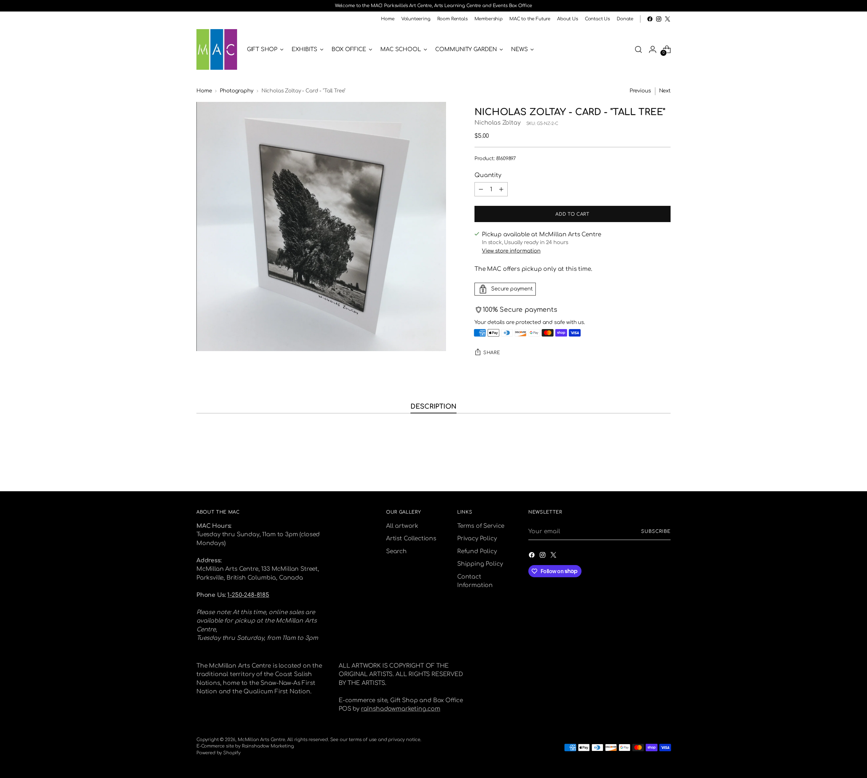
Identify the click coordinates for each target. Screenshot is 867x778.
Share (491, 352)
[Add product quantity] (501, 189)
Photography (236, 91)
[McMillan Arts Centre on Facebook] (650, 19)
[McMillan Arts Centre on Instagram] (659, 19)
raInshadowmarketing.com (400, 709)
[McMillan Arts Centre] (216, 49)
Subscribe (656, 531)
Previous (640, 91)
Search (396, 551)
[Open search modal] (638, 49)
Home (204, 91)
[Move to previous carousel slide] (649, 468)
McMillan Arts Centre (261, 739)
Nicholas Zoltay (497, 123)
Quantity (487, 175)
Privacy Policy (477, 538)
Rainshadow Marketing (268, 746)
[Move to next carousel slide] (665, 468)
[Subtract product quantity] (481, 189)
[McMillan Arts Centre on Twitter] (667, 19)
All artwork (402, 526)
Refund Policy (477, 551)
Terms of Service (480, 526)
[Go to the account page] (652, 49)
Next (665, 91)
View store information (511, 251)
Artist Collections (411, 538)
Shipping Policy (480, 564)
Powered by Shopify (218, 752)
